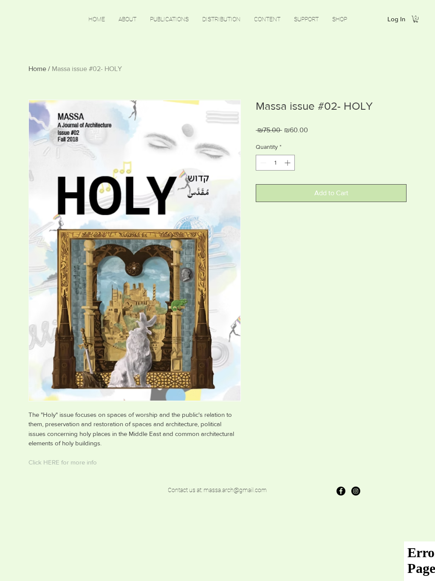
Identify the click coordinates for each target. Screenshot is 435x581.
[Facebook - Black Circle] (340, 491)
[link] (416, 19)
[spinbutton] (275, 162)
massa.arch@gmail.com (235, 490)
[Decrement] (262, 162)
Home (37, 68)
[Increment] (288, 162)
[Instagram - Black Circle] (355, 491)
